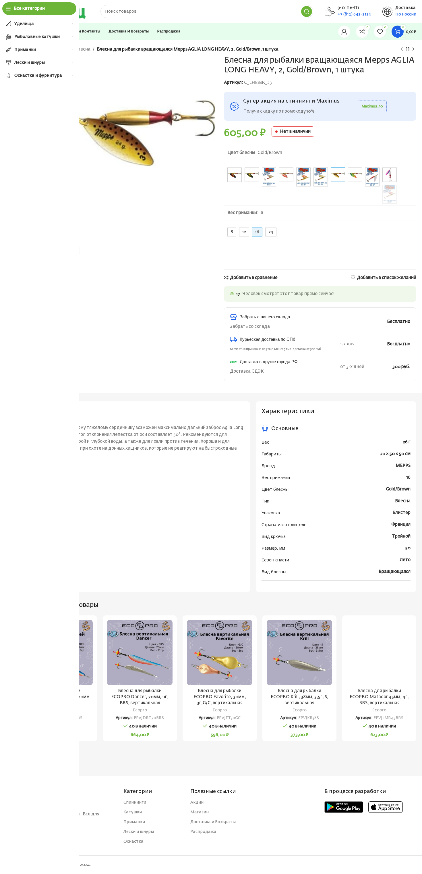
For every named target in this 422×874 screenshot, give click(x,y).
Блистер (401, 513)
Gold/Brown (398, 489)
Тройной (401, 536)
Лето (405, 560)
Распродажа (203, 832)
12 (244, 232)
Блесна (82, 49)
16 (408, 477)
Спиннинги (134, 802)
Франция (401, 524)
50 (408, 548)
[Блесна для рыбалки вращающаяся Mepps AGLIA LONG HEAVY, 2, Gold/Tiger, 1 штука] (355, 175)
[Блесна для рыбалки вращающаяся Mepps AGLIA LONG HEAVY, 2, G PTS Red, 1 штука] (303, 177)
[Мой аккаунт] (344, 31)
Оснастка (133, 842)
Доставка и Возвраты (213, 822)
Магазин (199, 812)
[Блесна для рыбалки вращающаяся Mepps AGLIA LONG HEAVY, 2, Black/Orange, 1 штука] (234, 175)
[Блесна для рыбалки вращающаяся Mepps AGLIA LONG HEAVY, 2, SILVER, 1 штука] (372, 177)
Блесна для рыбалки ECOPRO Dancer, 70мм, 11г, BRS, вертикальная (140, 697)
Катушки (132, 812)
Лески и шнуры (138, 832)
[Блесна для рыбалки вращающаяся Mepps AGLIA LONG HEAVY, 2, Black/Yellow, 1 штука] (252, 175)
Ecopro (140, 710)
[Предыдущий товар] (402, 49)
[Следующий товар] (413, 49)
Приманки (134, 822)
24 (270, 232)
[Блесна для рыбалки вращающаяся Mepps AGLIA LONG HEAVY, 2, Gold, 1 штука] (320, 177)
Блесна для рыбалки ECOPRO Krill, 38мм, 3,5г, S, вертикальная (299, 697)
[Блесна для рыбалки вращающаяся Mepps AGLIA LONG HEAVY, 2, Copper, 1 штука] (269, 177)
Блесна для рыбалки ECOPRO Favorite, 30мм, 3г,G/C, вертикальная (219, 697)
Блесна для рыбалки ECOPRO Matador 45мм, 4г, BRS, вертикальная (379, 697)
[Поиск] (306, 11)
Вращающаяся (395, 571)
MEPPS (403, 465)
